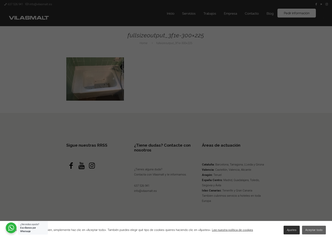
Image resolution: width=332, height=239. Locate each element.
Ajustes (291, 230)
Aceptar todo (314, 230)
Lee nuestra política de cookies (232, 230)
